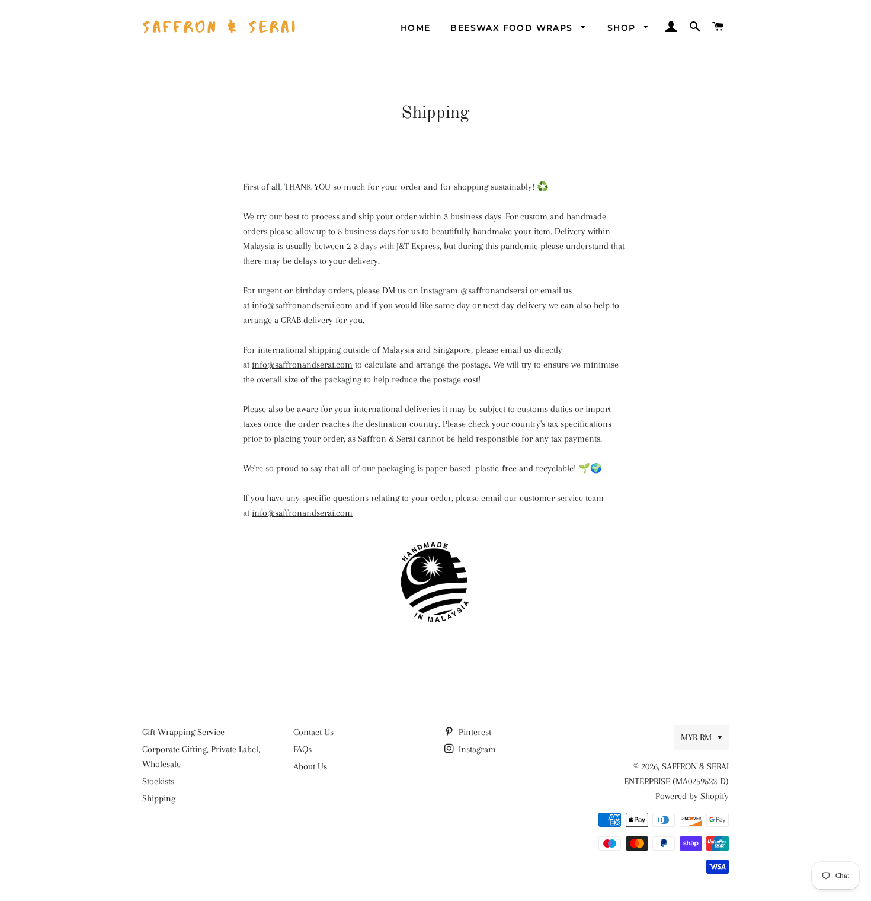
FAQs (302, 749)
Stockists (158, 781)
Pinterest (473, 732)
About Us (310, 766)
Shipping (158, 798)
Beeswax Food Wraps (513, 28)
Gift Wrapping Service (183, 732)
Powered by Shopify (692, 796)
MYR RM (696, 737)
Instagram (476, 749)
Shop (623, 28)
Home (416, 28)
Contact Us (313, 732)
